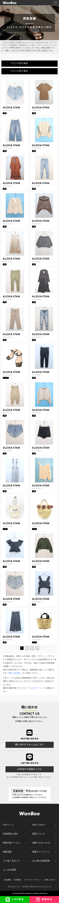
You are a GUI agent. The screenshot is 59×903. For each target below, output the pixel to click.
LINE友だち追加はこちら (29, 769)
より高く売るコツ (11, 861)
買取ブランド (38, 834)
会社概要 (7, 880)
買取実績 (7, 852)
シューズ (6, 378)
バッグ (5, 529)
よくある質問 (9, 870)
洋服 (5, 113)
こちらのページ (34, 688)
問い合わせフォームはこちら (29, 744)
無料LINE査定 (14, 673)
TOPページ (8, 825)
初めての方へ (38, 825)
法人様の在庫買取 (41, 861)
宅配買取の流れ (10, 834)
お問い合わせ (49, 880)
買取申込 (47, 899)
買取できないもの (41, 843)
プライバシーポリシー (33, 880)
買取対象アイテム (11, 843)
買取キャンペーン (41, 852)
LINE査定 (18, 899)
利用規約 (17, 880)
